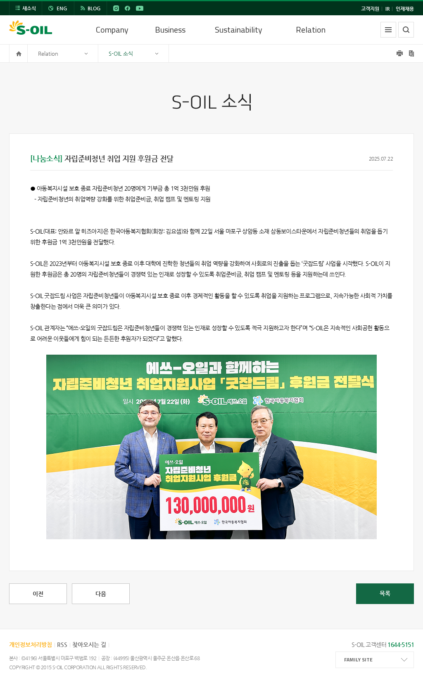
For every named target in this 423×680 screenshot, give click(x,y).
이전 (38, 593)
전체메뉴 (388, 30)
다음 (100, 593)
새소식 (29, 8)
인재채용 (405, 8)
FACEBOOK (127, 8)
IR (387, 8)
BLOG (94, 8)
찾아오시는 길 (89, 644)
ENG (62, 8)
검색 (406, 30)
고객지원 (370, 8)
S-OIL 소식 (121, 53)
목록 (385, 593)
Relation (311, 29)
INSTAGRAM (116, 8)
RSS (62, 644)
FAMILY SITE (358, 659)
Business (170, 29)
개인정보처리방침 (30, 644)
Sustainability (238, 29)
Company (112, 29)
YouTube (139, 8)
